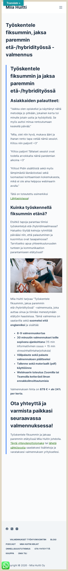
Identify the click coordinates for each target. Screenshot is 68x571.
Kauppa (10, 553)
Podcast (11, 544)
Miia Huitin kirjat (29, 544)
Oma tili (22, 553)
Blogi (53, 539)
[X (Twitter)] (12, 529)
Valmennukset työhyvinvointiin (28, 539)
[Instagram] (17, 529)
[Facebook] (7, 529)
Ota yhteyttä (42, 548)
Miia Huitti (16, 7)
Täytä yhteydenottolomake (27, 443)
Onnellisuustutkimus (18, 548)
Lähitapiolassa (19, 198)
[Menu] (60, 7)
